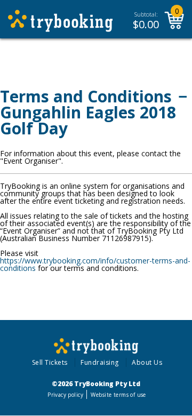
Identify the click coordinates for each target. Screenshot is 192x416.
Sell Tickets (50, 362)
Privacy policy (65, 394)
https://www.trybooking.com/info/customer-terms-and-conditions (95, 264)
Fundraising (100, 362)
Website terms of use (118, 394)
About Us (147, 362)
